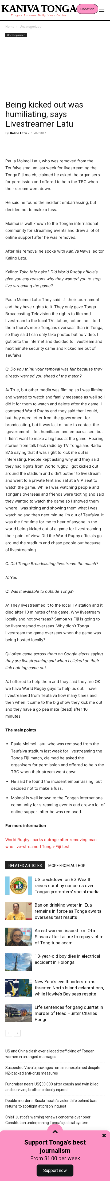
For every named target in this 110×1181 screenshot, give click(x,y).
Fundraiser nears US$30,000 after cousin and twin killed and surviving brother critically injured (52, 1087)
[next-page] (17, 1033)
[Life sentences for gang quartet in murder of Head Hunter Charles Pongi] (18, 1013)
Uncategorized (30, 26)
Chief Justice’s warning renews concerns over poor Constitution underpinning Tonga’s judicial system (48, 1120)
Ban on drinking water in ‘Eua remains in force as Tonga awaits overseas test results (68, 911)
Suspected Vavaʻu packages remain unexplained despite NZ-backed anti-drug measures (52, 1070)
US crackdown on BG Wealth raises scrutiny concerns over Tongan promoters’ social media (67, 885)
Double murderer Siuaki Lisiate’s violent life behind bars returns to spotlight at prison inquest (51, 1103)
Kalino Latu (18, 133)
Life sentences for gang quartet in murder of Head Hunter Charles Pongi (69, 1013)
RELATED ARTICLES (25, 865)
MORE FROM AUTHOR (66, 865)
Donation (87, 9)
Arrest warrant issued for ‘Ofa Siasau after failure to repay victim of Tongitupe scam (69, 936)
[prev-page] (8, 1033)
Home (9, 26)
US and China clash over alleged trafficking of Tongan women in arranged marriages (50, 1054)
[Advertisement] (55, 69)
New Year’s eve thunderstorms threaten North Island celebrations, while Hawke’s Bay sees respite (69, 988)
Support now (55, 1170)
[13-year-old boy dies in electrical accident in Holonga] (18, 962)
